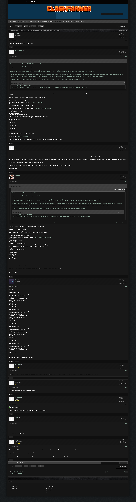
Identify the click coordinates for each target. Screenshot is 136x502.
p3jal (16, 33)
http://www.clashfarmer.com (36, 102)
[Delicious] (20, 463)
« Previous (17, 26)
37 (35, 26)
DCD (16, 146)
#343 (126, 153)
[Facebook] (23, 463)
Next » (42, 26)
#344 (126, 182)
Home (11, 1)
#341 (126, 40)
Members (34, 1)
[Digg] (18, 463)
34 (27, 26)
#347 (126, 387)
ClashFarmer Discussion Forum (17, 21)
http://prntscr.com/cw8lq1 (23, 136)
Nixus (16, 279)
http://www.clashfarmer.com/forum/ (43, 108)
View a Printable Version (17, 471)
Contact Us (14, 486)
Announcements (41, 21)
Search (27, 1)
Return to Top (15, 493)
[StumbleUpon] (27, 463)
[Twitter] (25, 463)
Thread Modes (122, 30)
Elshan (16, 381)
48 (38, 26)
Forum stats (14, 490)
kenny (16, 440)
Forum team (14, 488)
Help (41, 1)
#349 (126, 423)
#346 (126, 371)
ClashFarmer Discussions (31, 21)
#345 (126, 286)
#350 (126, 446)
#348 (126, 404)
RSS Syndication (51, 486)
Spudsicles (18, 364)
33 (24, 26)
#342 (126, 56)
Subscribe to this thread (17, 473)
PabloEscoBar (18, 50)
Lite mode (49, 488)
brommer (17, 175)
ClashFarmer (50, 490)
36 (32, 26)
